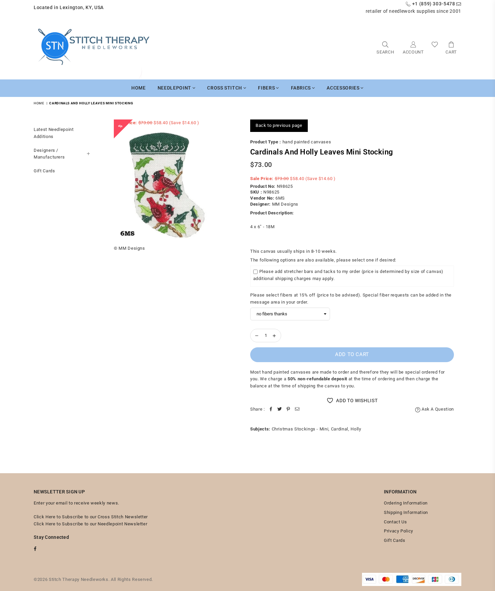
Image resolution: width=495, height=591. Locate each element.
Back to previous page (279, 125)
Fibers (267, 88)
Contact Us (395, 521)
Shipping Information (406, 512)
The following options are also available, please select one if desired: (323, 260)
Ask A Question (437, 409)
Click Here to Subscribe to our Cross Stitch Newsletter (91, 516)
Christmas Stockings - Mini (300, 428)
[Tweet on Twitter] (279, 409)
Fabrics (301, 88)
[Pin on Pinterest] (288, 409)
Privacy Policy (398, 530)
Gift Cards (44, 170)
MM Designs (285, 204)
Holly (356, 428)
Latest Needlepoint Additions (54, 133)
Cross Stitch (225, 88)
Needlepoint (175, 88)
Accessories (344, 88)
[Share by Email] (297, 409)
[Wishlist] (434, 47)
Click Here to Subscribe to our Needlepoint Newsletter (90, 523)
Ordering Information (406, 503)
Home (138, 88)
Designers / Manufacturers (49, 153)
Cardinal (339, 428)
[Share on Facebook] (271, 409)
